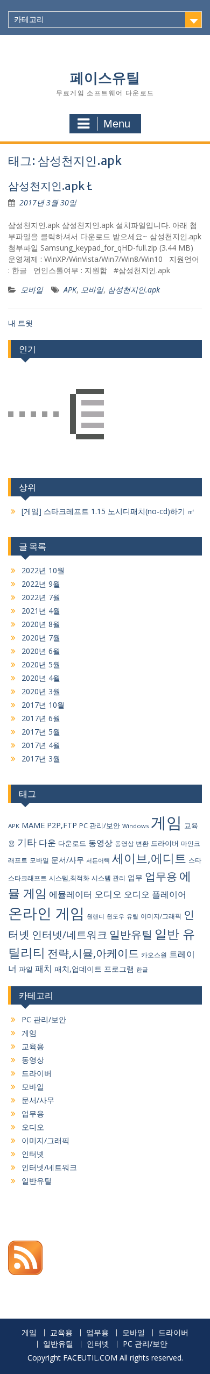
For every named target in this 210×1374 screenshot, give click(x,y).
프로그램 (119, 969)
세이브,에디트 (149, 858)
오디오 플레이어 (155, 894)
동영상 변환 (132, 843)
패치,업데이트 (78, 969)
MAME (33, 825)
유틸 (132, 916)
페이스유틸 (105, 78)
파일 (26, 969)
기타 (27, 842)
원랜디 (95, 916)
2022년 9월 (41, 584)
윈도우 (115, 916)
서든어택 (98, 860)
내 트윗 (20, 323)
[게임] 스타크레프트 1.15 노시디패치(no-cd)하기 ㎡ (108, 511)
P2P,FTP (62, 825)
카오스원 (154, 955)
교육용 (33, 1046)
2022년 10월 (43, 570)
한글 (142, 969)
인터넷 (33, 1154)
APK (70, 289)
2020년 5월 (41, 664)
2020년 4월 (41, 678)
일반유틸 (130, 934)
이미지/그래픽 (161, 916)
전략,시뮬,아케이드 (93, 953)
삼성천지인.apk (134, 289)
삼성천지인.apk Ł (50, 186)
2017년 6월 (41, 718)
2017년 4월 (41, 745)
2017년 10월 (43, 705)
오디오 (108, 894)
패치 (43, 968)
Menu (116, 124)
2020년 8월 (41, 624)
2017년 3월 (41, 758)
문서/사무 (67, 860)
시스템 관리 (108, 877)
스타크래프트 (27, 877)
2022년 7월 (41, 597)
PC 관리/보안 (99, 825)
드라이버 (165, 843)
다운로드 (72, 843)
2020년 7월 (41, 637)
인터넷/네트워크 (69, 935)
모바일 (31, 289)
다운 (47, 843)
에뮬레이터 (70, 894)
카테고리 (29, 19)
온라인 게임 (46, 913)
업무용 (161, 876)
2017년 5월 (41, 732)
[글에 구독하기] (25, 1272)
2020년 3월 (41, 691)
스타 (194, 860)
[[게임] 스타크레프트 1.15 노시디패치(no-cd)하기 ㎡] (56, 415)
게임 (166, 822)
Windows (135, 826)
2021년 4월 (41, 611)
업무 (135, 877)
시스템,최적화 (69, 877)
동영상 (100, 842)
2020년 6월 (41, 651)
